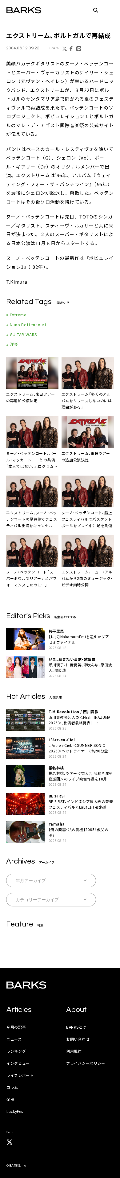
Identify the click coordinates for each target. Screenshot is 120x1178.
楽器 (10, 1099)
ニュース (14, 1039)
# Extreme (16, 315)
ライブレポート (20, 1075)
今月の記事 (16, 1027)
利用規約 (74, 1051)
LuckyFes (14, 1111)
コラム (12, 1087)
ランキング (16, 1051)
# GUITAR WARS (21, 334)
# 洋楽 (12, 344)
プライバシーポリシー (85, 1063)
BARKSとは (76, 1027)
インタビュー (18, 1063)
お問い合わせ (78, 1039)
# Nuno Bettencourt (26, 324)
